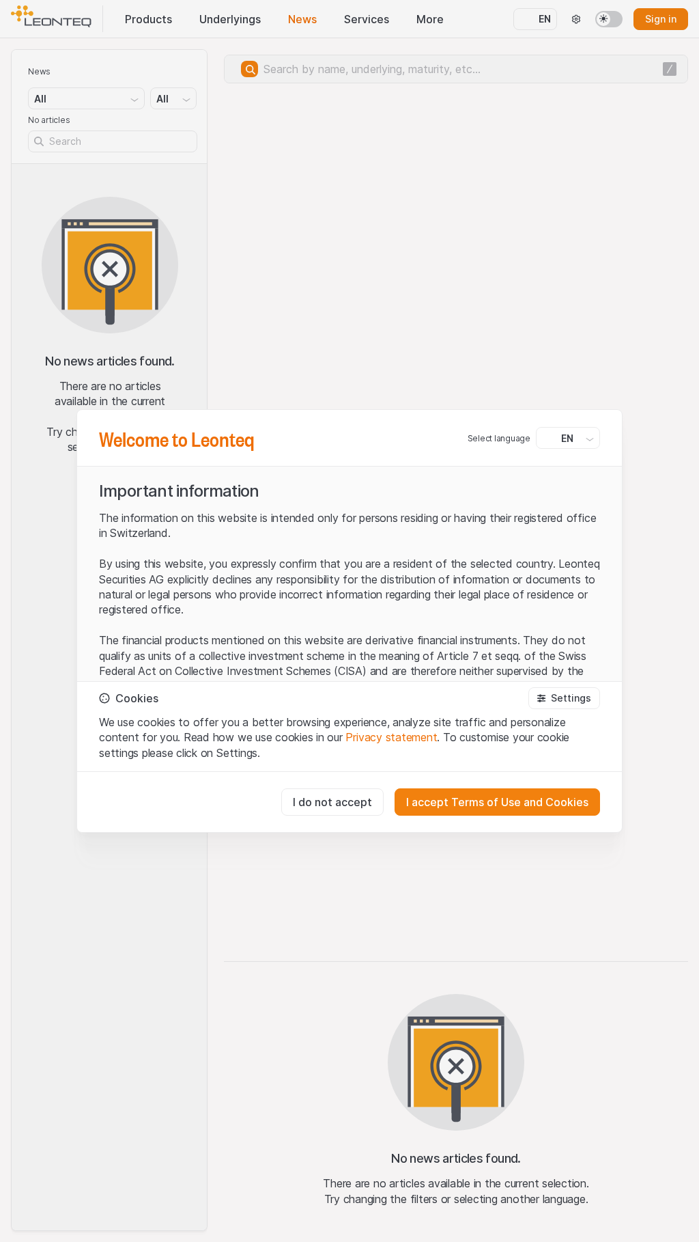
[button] (564, 698)
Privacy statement (391, 737)
